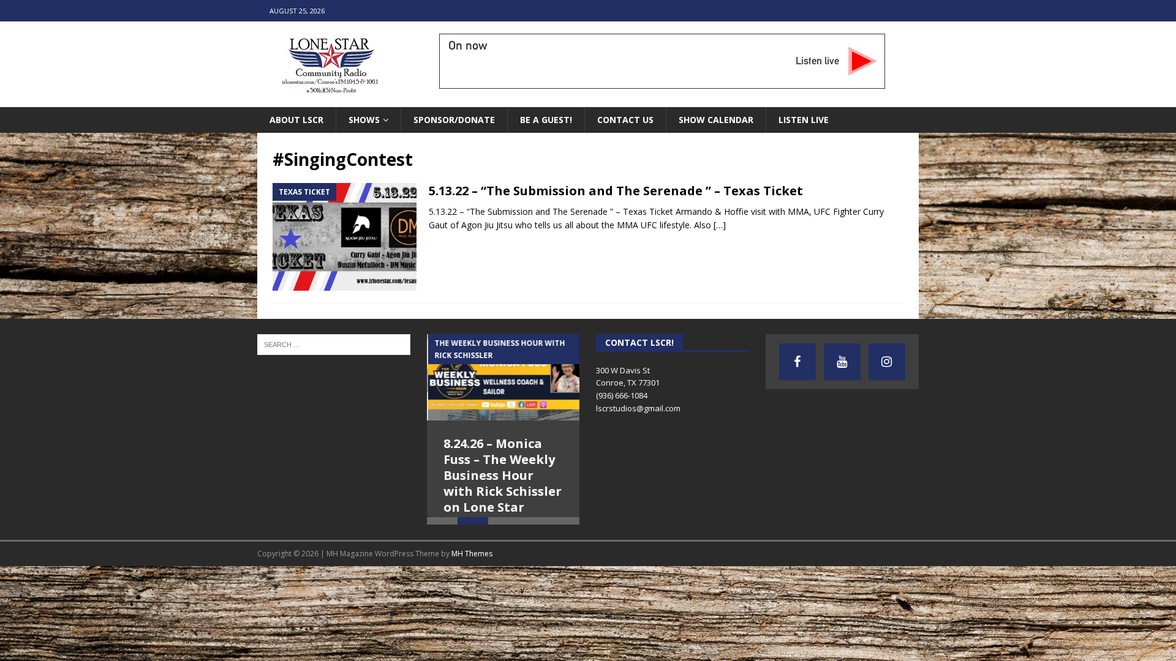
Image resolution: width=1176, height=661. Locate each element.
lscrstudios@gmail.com (638, 408)
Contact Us (625, 119)
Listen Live (803, 119)
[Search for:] (333, 343)
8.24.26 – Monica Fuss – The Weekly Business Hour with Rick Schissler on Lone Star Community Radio (501, 483)
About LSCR (296, 119)
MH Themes (471, 583)
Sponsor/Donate (454, 119)
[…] (720, 225)
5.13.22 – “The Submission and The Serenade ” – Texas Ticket (616, 190)
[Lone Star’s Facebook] (797, 361)
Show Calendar (716, 119)
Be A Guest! (546, 119)
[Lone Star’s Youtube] (842, 361)
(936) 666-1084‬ (621, 395)
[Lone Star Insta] (887, 361)
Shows (364, 119)
